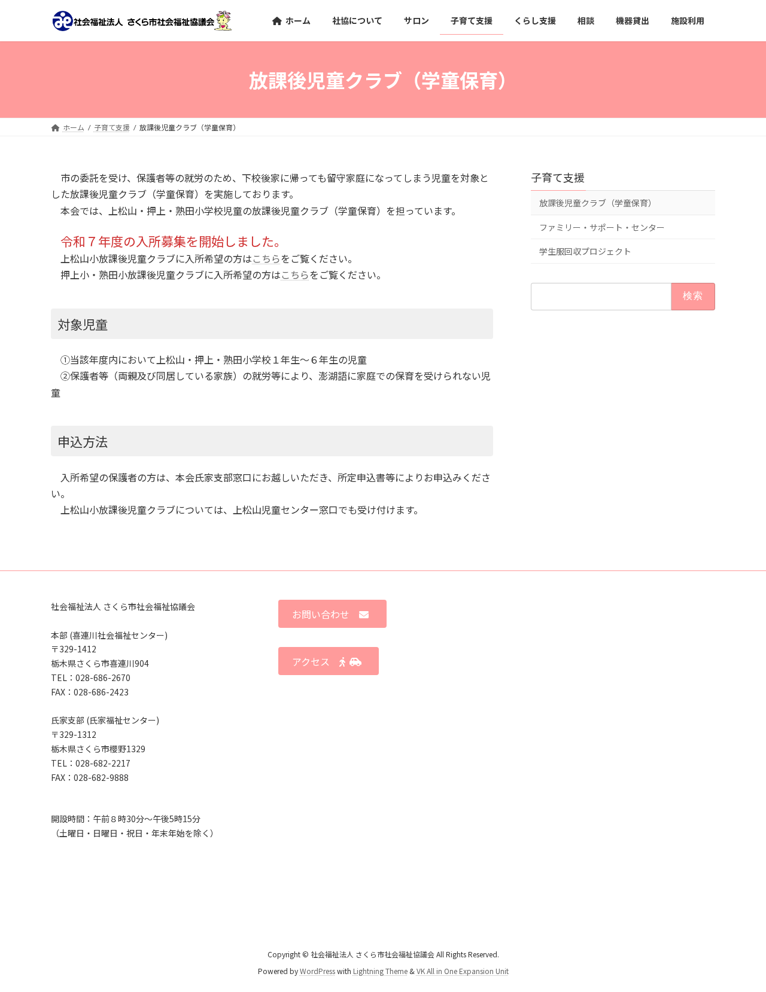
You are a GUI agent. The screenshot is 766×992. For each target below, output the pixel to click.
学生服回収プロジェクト (585, 251)
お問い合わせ (325, 614)
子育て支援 (558, 177)
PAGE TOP (736, 950)
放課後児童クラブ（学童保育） (597, 203)
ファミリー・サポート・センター (602, 227)
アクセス (315, 661)
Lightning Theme (380, 971)
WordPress (317, 971)
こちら (266, 258)
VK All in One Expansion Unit (463, 971)
